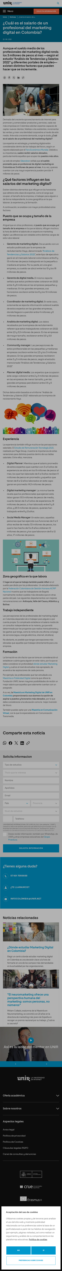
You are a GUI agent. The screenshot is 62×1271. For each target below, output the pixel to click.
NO (18, 1250)
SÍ (43, 1250)
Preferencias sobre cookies (31, 1260)
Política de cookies (38, 1240)
